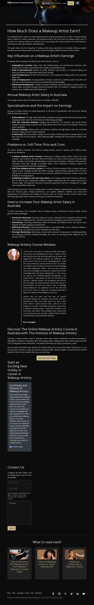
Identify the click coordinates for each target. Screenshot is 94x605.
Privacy (27, 593)
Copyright (20, 593)
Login (64, 3)
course (84, 347)
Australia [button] (47, 3)
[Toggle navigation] (77, 3)
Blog (8, 593)
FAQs (13, 593)
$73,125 (55, 100)
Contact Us (57, 3)
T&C (32, 593)
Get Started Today (47, 358)
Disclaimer (38, 593)
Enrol (71, 3)
